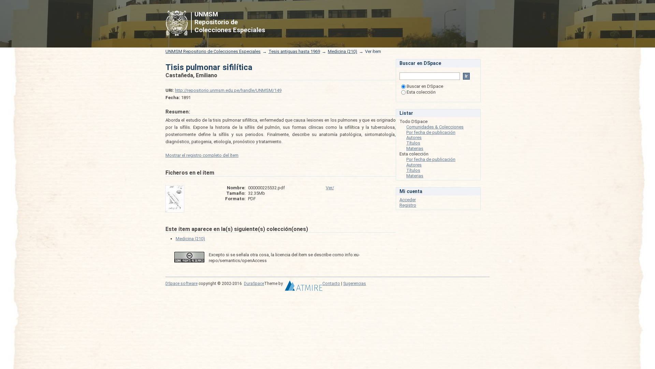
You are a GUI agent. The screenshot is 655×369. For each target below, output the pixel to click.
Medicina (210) (342, 51)
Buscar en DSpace (425, 86)
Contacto (331, 283)
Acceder (407, 199)
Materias (414, 148)
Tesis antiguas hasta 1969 (294, 51)
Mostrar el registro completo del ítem (201, 155)
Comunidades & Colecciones (435, 126)
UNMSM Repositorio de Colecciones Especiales (213, 51)
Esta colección (421, 92)
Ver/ (330, 187)
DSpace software (181, 283)
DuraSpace (254, 283)
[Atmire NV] (303, 287)
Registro (407, 205)
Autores (414, 137)
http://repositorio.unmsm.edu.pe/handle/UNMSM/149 (228, 90)
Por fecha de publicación (430, 132)
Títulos (413, 143)
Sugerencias (354, 283)
